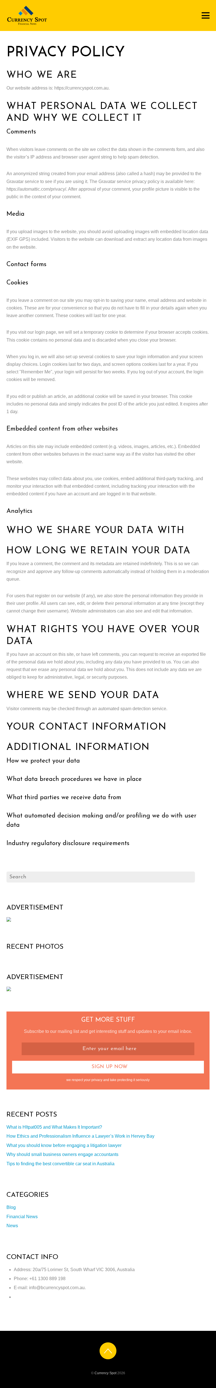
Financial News (22, 1216)
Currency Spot (105, 1373)
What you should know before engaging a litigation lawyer (64, 1145)
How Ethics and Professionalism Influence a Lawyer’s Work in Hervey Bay (80, 1136)
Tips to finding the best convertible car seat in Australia (60, 1163)
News (12, 1225)
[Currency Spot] (27, 25)
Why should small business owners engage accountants (62, 1154)
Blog (11, 1207)
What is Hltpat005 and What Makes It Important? (54, 1127)
